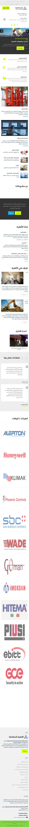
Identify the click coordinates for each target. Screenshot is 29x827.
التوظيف (17, 4)
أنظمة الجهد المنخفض (22, 764)
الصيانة (17, 165)
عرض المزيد (17, 50)
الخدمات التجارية (24, 775)
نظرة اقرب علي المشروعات (22, 239)
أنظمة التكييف (24, 762)
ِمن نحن (24, 751)
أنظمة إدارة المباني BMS (22, 138)
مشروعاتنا (24, 294)
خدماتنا (24, 322)
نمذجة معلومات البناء (23, 787)
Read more (25, 145)
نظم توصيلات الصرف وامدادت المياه (11, 158)
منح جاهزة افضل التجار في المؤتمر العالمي (19, 348)
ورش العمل (25, 790)
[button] (1, 31)
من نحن (11, 213)
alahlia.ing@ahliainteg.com (20, 817)
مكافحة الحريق (24, 109)
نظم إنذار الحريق (15, 150)
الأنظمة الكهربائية (23, 772)
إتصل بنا (18, 213)
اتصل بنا (26, 250)
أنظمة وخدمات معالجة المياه (13, 173)
